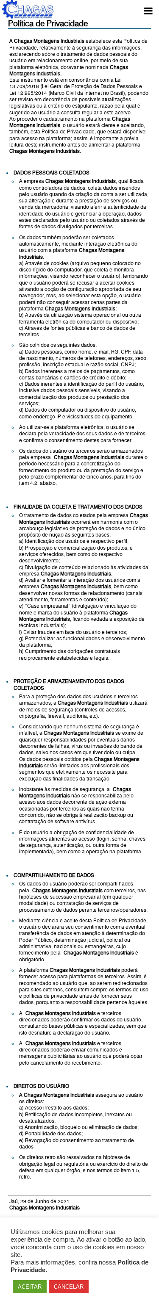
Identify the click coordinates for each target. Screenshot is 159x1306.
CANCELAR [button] (69, 1287)
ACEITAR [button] (30, 1287)
